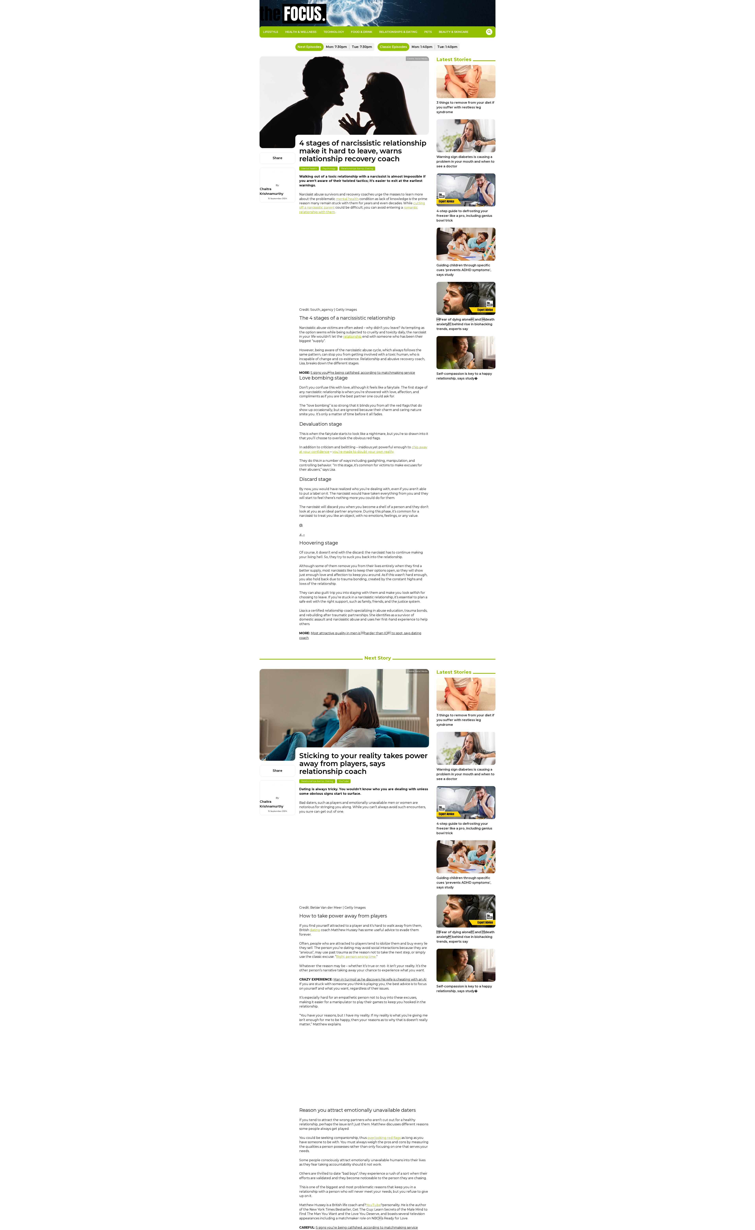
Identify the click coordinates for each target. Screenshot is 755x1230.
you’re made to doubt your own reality (362, 452)
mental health (347, 199)
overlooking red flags (384, 1138)
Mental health (309, 168)
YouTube (344, 781)
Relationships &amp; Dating (357, 168)
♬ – (302, 534)
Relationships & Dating (398, 32)
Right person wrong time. (356, 957)
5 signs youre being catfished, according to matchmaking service (363, 373)
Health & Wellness (300, 32)
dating (315, 930)
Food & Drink (361, 32)
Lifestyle (270, 32)
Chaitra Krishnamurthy (271, 191)
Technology (333, 32)
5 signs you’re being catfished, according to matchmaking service (367, 1227)
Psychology (329, 168)
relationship (352, 336)
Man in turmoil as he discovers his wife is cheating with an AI (379, 979)
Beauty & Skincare (453, 32)
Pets (428, 32)
